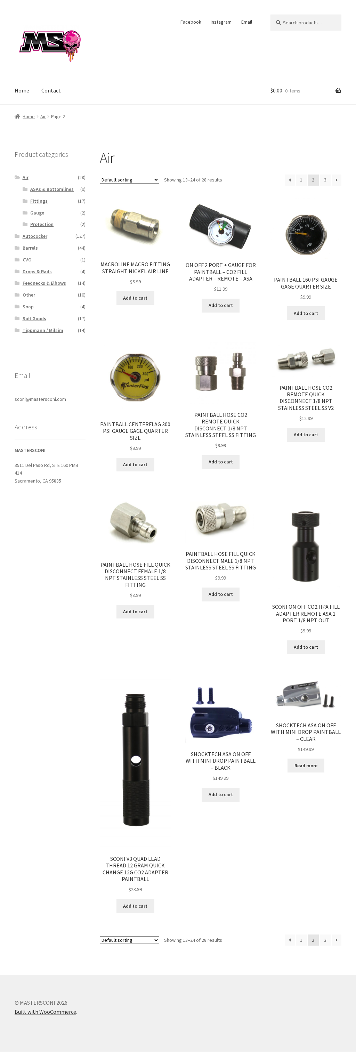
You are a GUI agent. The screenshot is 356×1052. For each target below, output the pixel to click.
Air (43, 116)
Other (29, 295)
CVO (27, 260)
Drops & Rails (37, 271)
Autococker (35, 236)
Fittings (39, 201)
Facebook (190, 22)
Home (22, 90)
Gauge (37, 213)
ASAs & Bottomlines (52, 189)
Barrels (30, 248)
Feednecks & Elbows (44, 283)
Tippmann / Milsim (43, 330)
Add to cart (135, 298)
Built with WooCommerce (45, 1011)
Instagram (221, 22)
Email (246, 22)
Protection (42, 224)
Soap (28, 307)
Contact (51, 90)
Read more (305, 765)
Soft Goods (34, 318)
